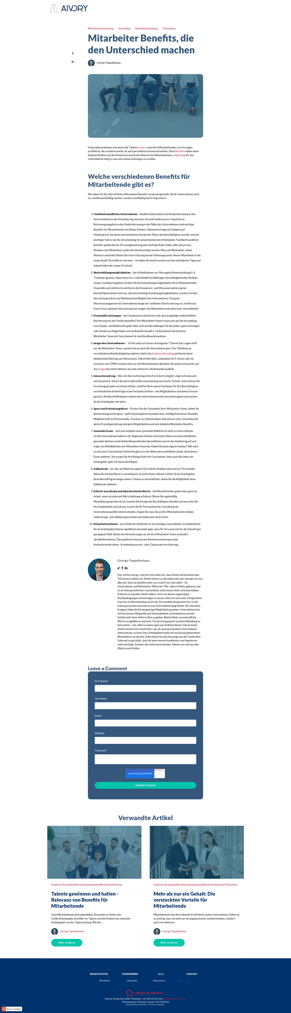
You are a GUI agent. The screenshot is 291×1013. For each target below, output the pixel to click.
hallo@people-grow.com (174, 998)
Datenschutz (159, 980)
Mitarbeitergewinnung (101, 28)
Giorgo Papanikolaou (109, 62)
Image (102, 368)
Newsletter (104, 980)
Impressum (132, 980)
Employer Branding (163, 353)
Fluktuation (169, 28)
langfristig (179, 155)
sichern (142, 147)
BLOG (161, 974)
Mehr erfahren (66, 942)
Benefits (180, 151)
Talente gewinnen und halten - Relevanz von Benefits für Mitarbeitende (85, 900)
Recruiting (124, 28)
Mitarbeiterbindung (146, 28)
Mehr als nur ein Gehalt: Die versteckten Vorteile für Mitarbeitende (184, 900)
